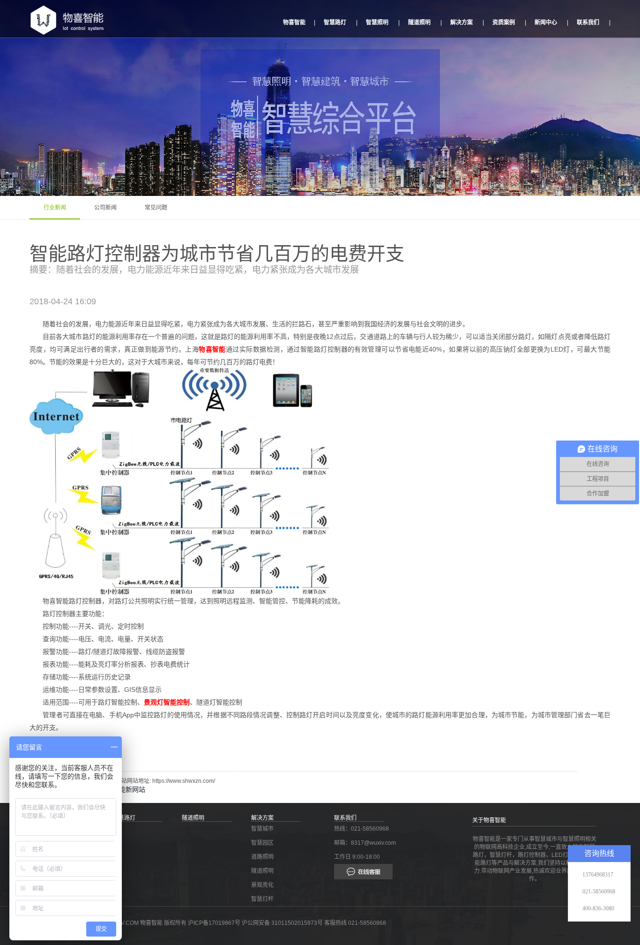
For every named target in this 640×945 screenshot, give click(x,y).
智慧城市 (262, 828)
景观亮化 (262, 885)
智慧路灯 (335, 22)
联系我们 (588, 22)
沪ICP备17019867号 (215, 923)
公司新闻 (105, 207)
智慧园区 (262, 843)
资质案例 (503, 22)
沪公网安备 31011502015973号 (282, 923)
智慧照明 (377, 22)
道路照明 (262, 857)
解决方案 (461, 22)
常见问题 (156, 207)
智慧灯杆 (262, 899)
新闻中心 (546, 22)
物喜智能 (294, 22)
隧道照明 (419, 22)
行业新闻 (55, 207)
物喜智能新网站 (122, 789)
